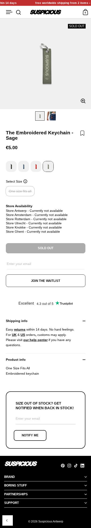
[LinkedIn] (83, 465)
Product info (16, 359)
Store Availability (19, 206)
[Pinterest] (64, 465)
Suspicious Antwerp (50, 521)
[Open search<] (18, 12)
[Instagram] (70, 465)
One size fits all (20, 191)
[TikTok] (77, 465)
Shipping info (17, 321)
